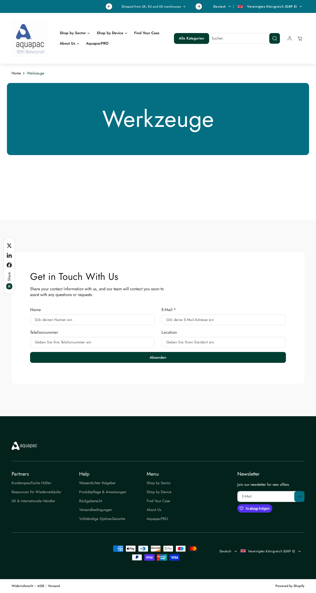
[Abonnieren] (299, 496)
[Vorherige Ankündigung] (108, 6)
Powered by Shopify (290, 586)
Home (16, 73)
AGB (40, 586)
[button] (73, 33)
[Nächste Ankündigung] (198, 6)
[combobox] (242, 38)
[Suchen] (274, 38)
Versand (54, 586)
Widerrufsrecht (22, 586)
